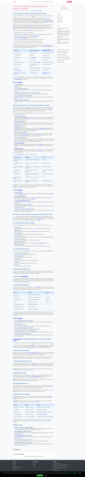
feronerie (31, 26)
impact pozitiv (17, 79)
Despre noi (47, 1)
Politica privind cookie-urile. (57, 463)
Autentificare (69, 1)
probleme (33, 364)
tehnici (52, 193)
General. (58, 14)
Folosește (38, 287)
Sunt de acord (40, 475)
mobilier (47, 21)
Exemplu (44, 50)
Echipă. (42, 1)
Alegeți (38, 409)
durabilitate (25, 276)
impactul (51, 20)
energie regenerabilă (22, 37)
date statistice (20, 154)
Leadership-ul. (59, 15)
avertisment (15, 469)
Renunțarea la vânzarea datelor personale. (59, 466)
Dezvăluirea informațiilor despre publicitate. (59, 465)
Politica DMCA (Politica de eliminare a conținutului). (61, 464)
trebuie (30, 30)
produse (50, 46)
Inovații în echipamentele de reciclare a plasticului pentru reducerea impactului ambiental (63, 39)
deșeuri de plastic (45, 46)
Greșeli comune (17, 339)
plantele (15, 129)
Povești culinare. (59, 20)
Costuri (15, 177)
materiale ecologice (22, 200)
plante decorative (43, 414)
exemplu (28, 27)
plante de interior (21, 436)
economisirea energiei (36, 376)
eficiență (23, 263)
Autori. (39, 1)
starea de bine (16, 125)
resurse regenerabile (25, 134)
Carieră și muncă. (60, 17)
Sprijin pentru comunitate (19, 143)
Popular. (35, 1)
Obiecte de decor (46, 72)
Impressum (54, 469)
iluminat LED (19, 70)
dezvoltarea (41, 144)
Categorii (31, 1)
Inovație (15, 148)
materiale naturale (43, 128)
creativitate (20, 148)
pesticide (34, 57)
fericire (14, 28)
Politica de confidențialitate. (17, 466)
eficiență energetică (24, 117)
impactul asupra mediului (18, 433)
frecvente (20, 82)
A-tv (14, 2)
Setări (46, 475)
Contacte (51, 1)
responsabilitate (40, 218)
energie (25, 34)
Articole (15, 72)
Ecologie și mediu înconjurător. (37, 10)
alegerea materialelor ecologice (33, 352)
